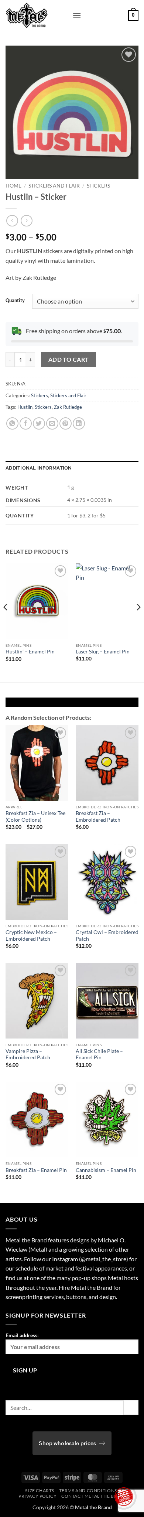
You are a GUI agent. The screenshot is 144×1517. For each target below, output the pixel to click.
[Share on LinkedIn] (79, 423)
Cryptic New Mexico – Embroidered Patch (31, 935)
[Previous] (5, 622)
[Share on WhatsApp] (12, 423)
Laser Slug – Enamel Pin (103, 652)
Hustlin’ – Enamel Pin (30, 652)
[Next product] (12, 220)
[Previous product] (26, 220)
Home (13, 186)
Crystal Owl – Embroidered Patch (107, 935)
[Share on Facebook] (26, 423)
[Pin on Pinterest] (65, 423)
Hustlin (24, 407)
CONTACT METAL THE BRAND (94, 1496)
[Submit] (131, 1407)
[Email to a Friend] (52, 423)
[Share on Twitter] (39, 423)
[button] (76, 15)
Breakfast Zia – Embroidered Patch (98, 816)
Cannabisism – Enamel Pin (106, 1170)
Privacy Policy (37, 1496)
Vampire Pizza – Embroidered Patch (28, 1054)
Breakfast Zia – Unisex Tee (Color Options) (35, 816)
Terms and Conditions (88, 1490)
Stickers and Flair (54, 186)
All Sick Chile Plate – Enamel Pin (99, 1054)
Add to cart (68, 359)
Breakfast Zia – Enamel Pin (36, 1170)
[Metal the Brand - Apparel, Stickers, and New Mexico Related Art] (36, 15)
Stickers (98, 186)
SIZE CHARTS (39, 1490)
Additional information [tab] (39, 468)
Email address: (22, 1335)
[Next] (138, 622)
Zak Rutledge (68, 407)
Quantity (15, 300)
